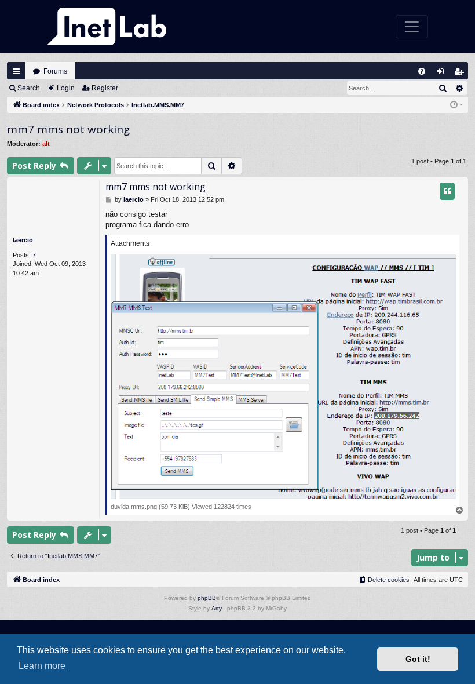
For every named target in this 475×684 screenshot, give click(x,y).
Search (28, 88)
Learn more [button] (42, 666)
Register (105, 88)
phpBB (207, 598)
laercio (23, 240)
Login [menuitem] (443, 74)
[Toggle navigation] (412, 26)
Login (66, 88)
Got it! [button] (417, 659)
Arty (216, 608)
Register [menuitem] (461, 74)
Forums (55, 71)
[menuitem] (421, 71)
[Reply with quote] (447, 191)
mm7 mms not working (68, 129)
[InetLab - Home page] (106, 26)
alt (46, 143)
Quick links (16, 71)
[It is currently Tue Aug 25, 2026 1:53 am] (456, 105)
